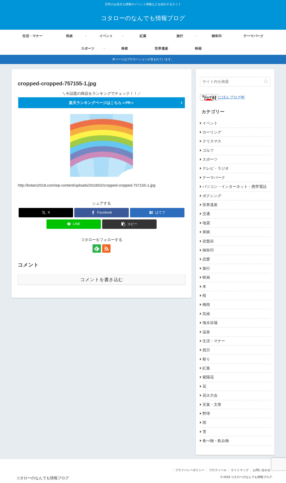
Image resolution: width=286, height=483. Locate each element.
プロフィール (218, 470)
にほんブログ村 (231, 97)
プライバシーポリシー (190, 470)
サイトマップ (240, 470)
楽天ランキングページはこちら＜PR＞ (101, 103)
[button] (129, 224)
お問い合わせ (262, 470)
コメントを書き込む (101, 279)
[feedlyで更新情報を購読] (97, 248)
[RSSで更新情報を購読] (106, 248)
